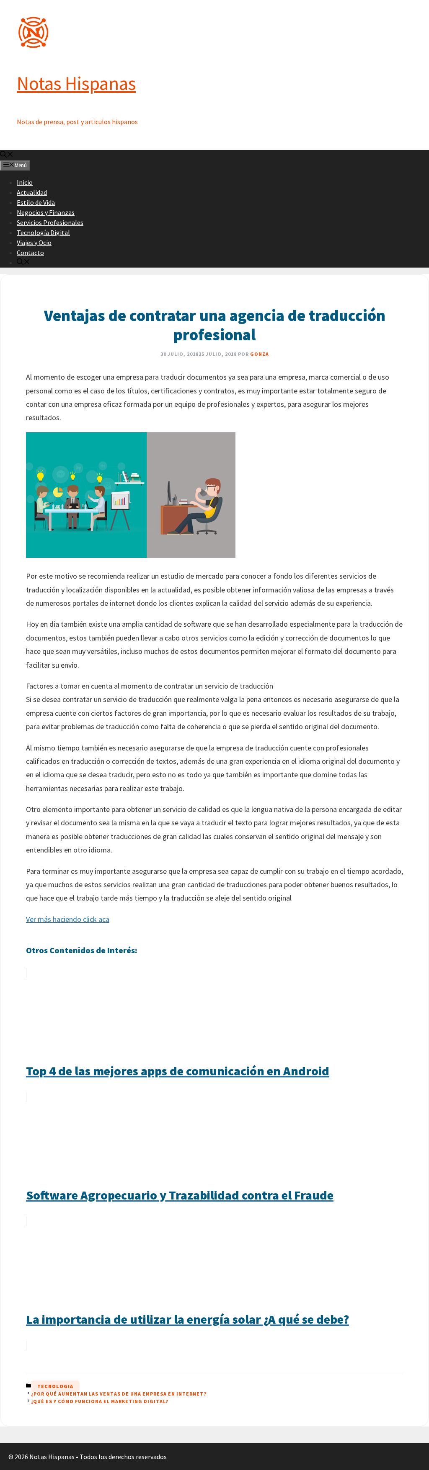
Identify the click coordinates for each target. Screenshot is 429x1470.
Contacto (30, 252)
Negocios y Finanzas (46, 212)
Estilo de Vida (36, 202)
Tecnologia (55, 1386)
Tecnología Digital (43, 232)
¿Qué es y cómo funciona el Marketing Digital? (99, 1401)
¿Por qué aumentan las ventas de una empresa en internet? (119, 1394)
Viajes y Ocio (34, 242)
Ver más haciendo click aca (67, 919)
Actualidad (32, 192)
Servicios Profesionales (50, 222)
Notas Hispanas (76, 83)
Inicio (25, 182)
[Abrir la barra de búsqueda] (6, 155)
